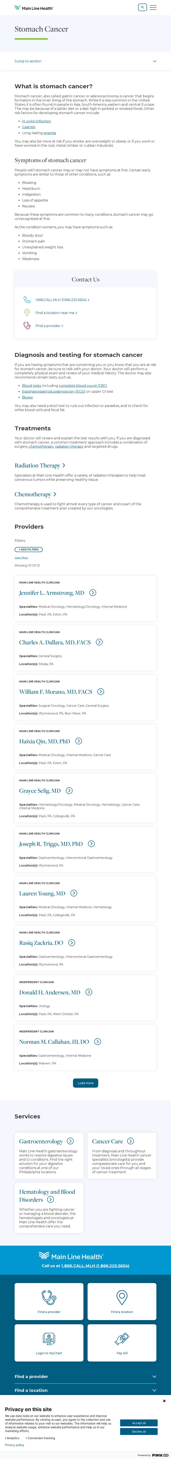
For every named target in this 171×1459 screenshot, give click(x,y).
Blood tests (31, 386)
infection (36, 121)
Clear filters (21, 557)
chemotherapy (41, 447)
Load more (86, 1083)
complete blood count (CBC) (83, 386)
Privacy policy (14, 1445)
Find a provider (31, 1376)
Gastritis (28, 127)
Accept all (139, 1423)
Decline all (139, 1431)
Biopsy (27, 397)
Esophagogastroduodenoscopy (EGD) (54, 392)
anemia (50, 133)
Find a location (31, 1390)
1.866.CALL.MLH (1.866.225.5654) (95, 1265)
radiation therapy (69, 447)
